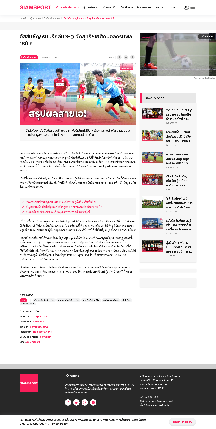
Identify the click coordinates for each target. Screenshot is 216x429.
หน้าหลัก (23, 18)
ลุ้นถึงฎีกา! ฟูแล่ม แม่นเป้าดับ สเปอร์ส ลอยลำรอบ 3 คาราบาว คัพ (178, 247)
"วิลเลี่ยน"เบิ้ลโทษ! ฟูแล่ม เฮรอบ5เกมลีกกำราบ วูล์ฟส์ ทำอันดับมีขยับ (179, 114)
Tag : (23, 300)
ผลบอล (160, 7)
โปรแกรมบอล (144, 7)
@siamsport (33, 342)
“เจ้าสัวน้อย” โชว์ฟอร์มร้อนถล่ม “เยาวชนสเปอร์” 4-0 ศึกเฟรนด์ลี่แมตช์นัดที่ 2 (179, 202)
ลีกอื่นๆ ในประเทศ (52, 18)
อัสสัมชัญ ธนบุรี (27, 303)
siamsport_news (39, 326)
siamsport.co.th (39, 316)
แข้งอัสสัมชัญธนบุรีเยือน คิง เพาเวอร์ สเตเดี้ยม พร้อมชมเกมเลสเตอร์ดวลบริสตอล (179, 225)
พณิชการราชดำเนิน (111, 300)
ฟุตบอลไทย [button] (89, 7)
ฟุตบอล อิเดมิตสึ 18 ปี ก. (44, 300)
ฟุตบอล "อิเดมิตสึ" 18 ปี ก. (68, 300)
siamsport (38, 321)
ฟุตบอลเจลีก (109, 7)
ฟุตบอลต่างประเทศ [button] (66, 7)
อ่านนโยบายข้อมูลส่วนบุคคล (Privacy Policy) (44, 424)
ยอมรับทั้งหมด (182, 422)
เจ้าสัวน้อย (126, 300)
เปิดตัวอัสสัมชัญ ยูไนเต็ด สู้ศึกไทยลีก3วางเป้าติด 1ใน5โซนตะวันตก (176, 180)
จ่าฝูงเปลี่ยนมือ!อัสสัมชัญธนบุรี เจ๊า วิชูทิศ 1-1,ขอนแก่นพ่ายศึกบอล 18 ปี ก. (179, 136)
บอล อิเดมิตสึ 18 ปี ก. (91, 300)
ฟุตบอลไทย (35, 18)
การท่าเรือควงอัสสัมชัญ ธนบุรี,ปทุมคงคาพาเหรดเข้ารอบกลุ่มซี (177, 158)
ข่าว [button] (170, 7)
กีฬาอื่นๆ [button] (125, 7)
